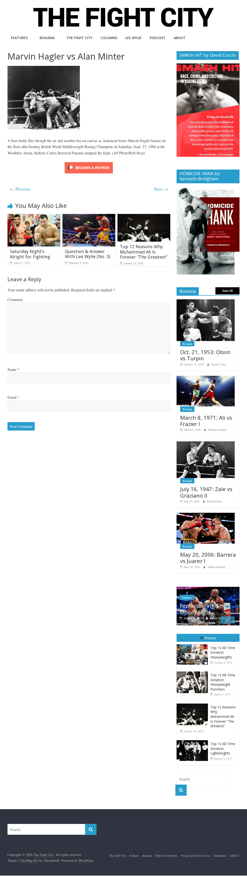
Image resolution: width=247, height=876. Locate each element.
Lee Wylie (133, 37)
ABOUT (179, 37)
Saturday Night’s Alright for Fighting (30, 254)
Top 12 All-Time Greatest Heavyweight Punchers (222, 682)
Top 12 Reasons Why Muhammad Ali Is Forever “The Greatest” (143, 252)
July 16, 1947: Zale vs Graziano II (206, 492)
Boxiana (47, 37)
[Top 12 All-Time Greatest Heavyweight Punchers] (193, 671)
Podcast (157, 37)
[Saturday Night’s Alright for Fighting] (34, 216)
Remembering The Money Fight (203, 609)
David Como (218, 364)
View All (227, 291)
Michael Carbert (217, 429)
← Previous (20, 189)
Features (19, 37)
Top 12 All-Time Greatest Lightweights (222, 748)
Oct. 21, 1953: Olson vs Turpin (205, 355)
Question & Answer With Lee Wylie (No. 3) (87, 254)
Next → (161, 189)
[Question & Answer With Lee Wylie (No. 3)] (89, 216)
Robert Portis (214, 501)
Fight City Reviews (166, 855)
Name (13, 369)
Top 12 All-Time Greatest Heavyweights (222, 652)
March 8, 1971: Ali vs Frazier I (206, 420)
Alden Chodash (216, 567)
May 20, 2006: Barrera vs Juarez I (208, 557)
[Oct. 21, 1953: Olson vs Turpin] (206, 302)
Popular (210, 637)
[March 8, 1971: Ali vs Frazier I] (206, 378)
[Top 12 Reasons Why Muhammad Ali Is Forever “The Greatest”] (144, 216)
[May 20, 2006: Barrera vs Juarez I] (206, 515)
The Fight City (79, 37)
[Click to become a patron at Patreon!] (89, 162)
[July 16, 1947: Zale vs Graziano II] (206, 444)
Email (13, 397)
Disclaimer (220, 855)
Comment (14, 299)
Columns (109, 37)
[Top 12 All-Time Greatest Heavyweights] (193, 644)
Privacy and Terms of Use (195, 855)
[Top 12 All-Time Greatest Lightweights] (193, 740)
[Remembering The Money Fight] (208, 589)
